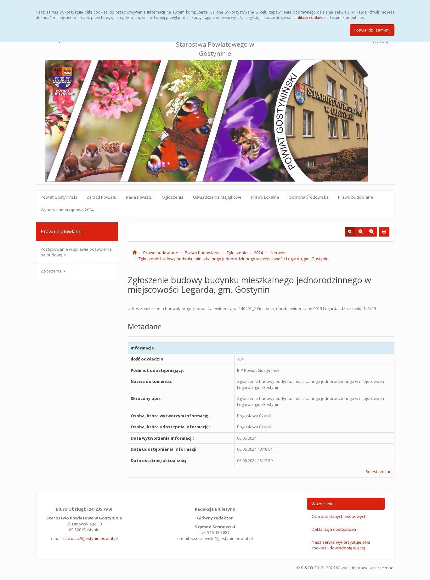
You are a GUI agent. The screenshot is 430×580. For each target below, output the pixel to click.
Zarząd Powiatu (101, 197)
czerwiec (277, 252)
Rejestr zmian (378, 471)
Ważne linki (322, 504)
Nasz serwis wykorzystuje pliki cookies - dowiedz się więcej (341, 545)
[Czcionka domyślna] (350, 232)
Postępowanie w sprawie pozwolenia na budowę (76, 252)
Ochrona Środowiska (309, 197)
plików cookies (310, 17)
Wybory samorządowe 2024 (67, 210)
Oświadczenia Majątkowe (217, 197)
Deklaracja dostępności (334, 529)
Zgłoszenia (52, 271)
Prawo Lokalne (265, 197)
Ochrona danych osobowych (339, 516)
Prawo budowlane (355, 197)
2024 (258, 252)
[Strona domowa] (135, 252)
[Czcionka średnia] (360, 232)
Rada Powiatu (139, 197)
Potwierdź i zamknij (372, 30)
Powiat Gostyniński (59, 197)
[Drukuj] (384, 232)
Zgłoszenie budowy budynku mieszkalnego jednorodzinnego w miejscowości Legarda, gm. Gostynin (233, 258)
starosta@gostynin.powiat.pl (90, 538)
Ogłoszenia (173, 197)
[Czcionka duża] (371, 232)
